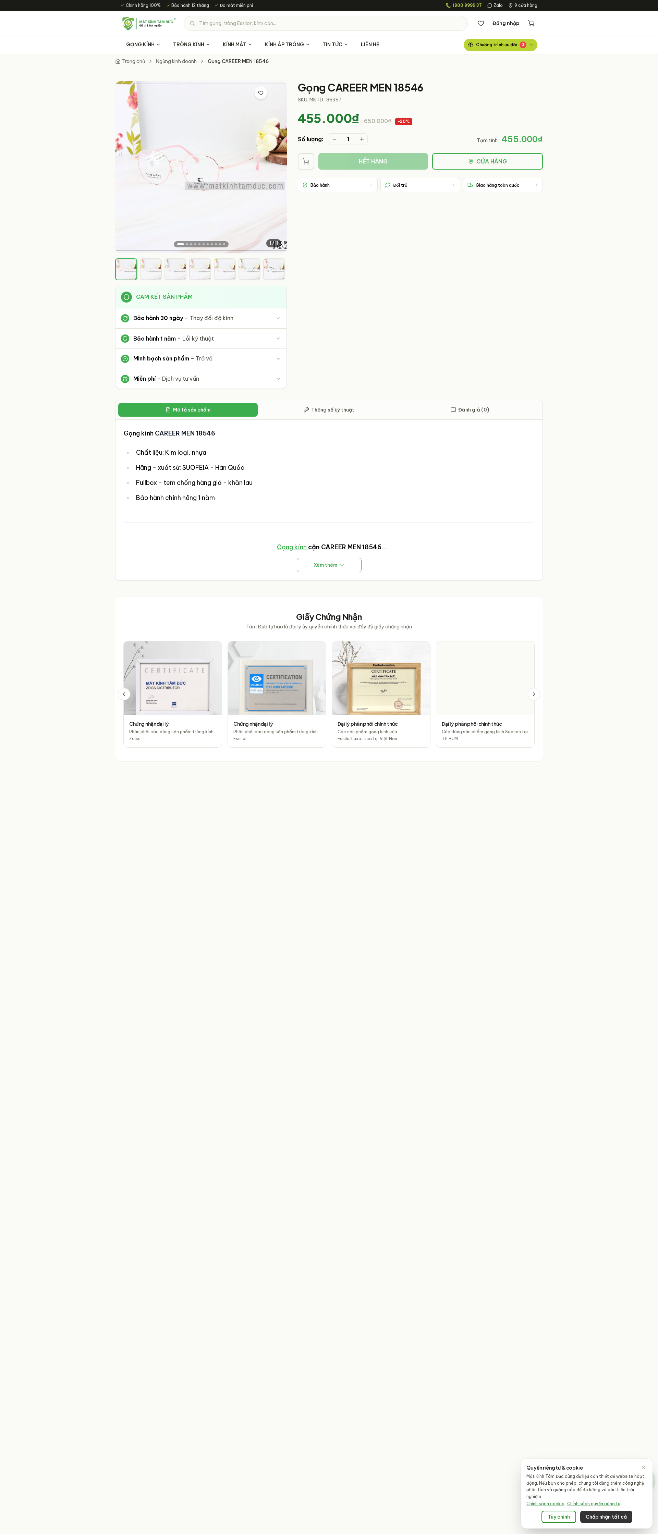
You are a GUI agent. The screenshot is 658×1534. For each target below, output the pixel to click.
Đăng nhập (506, 23)
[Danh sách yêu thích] (481, 23)
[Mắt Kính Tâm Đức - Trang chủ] (149, 23)
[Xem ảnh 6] (204, 244)
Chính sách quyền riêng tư (593, 1503)
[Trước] (124, 694)
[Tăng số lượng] (361, 139)
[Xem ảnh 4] (195, 244)
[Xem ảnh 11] (224, 244)
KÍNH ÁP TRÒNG (284, 44)
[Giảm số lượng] (334, 139)
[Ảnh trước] (126, 167)
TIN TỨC (332, 44)
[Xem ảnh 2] (187, 244)
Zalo (498, 5)
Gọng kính (139, 433)
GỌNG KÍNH (140, 44)
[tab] (126, 269)
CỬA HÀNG (491, 161)
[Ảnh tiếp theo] (276, 167)
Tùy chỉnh (559, 1517)
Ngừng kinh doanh (176, 61)
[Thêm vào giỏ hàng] (306, 161)
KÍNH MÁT (234, 44)
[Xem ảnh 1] (180, 244)
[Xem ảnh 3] (191, 244)
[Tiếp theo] (534, 694)
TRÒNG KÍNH (188, 44)
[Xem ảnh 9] (216, 244)
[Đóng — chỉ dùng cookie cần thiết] (643, 1467)
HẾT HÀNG (373, 161)
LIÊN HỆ (370, 44)
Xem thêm (325, 565)
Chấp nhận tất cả (606, 1517)
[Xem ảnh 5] (199, 244)
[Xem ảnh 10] (220, 244)
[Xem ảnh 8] (212, 244)
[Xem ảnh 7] (208, 244)
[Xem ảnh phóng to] (275, 93)
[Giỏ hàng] (531, 23)
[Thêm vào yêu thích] (261, 93)
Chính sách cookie (545, 1503)
